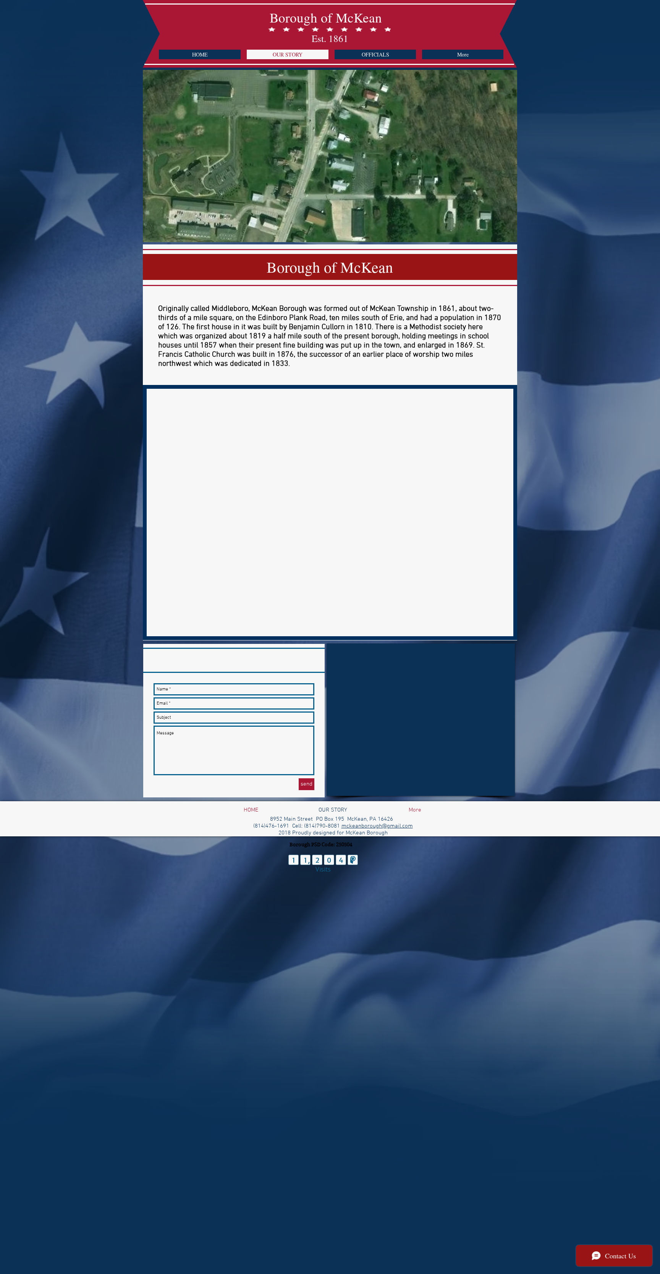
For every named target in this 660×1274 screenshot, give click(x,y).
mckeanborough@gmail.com (377, 826)
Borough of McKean (326, 17)
